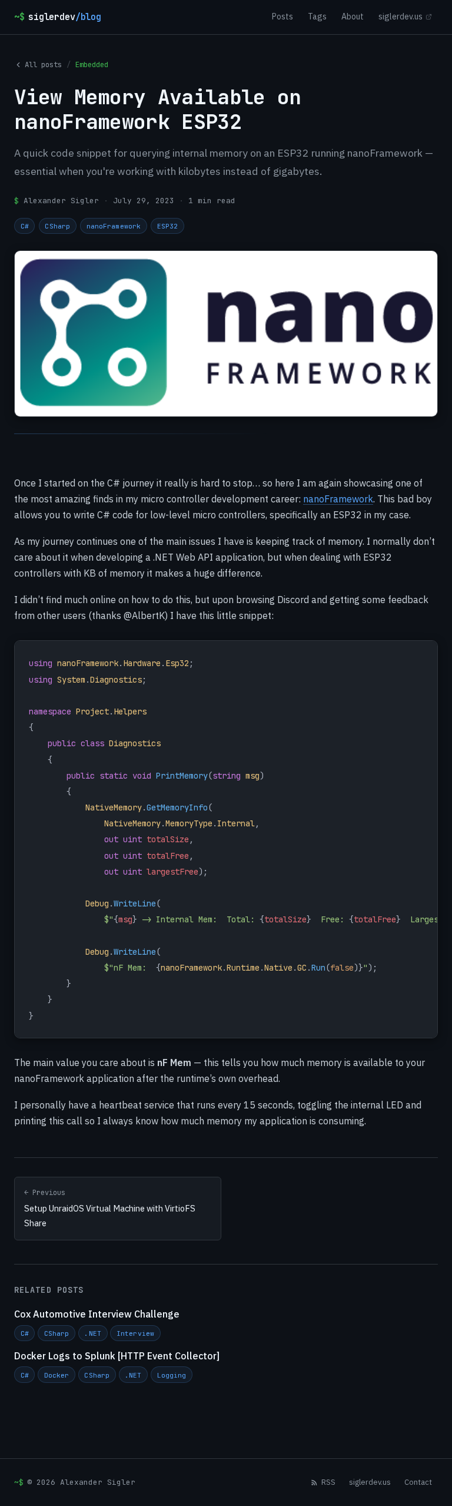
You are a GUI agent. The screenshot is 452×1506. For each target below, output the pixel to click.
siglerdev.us (400, 16)
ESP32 (167, 225)
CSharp (57, 225)
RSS (328, 1482)
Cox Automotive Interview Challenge (97, 1314)
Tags (317, 16)
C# (25, 225)
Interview (135, 1333)
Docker (56, 1375)
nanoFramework (114, 225)
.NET (92, 1333)
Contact (418, 1482)
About (352, 16)
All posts (43, 64)
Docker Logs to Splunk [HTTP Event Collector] (117, 1356)
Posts (282, 16)
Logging (172, 1375)
